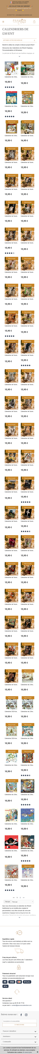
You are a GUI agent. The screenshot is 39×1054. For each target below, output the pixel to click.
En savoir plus (27, 1052)
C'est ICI (19, 10)
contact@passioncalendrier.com (24, 15)
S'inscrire (19, 1025)
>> (23, 897)
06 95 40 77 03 (11, 15)
